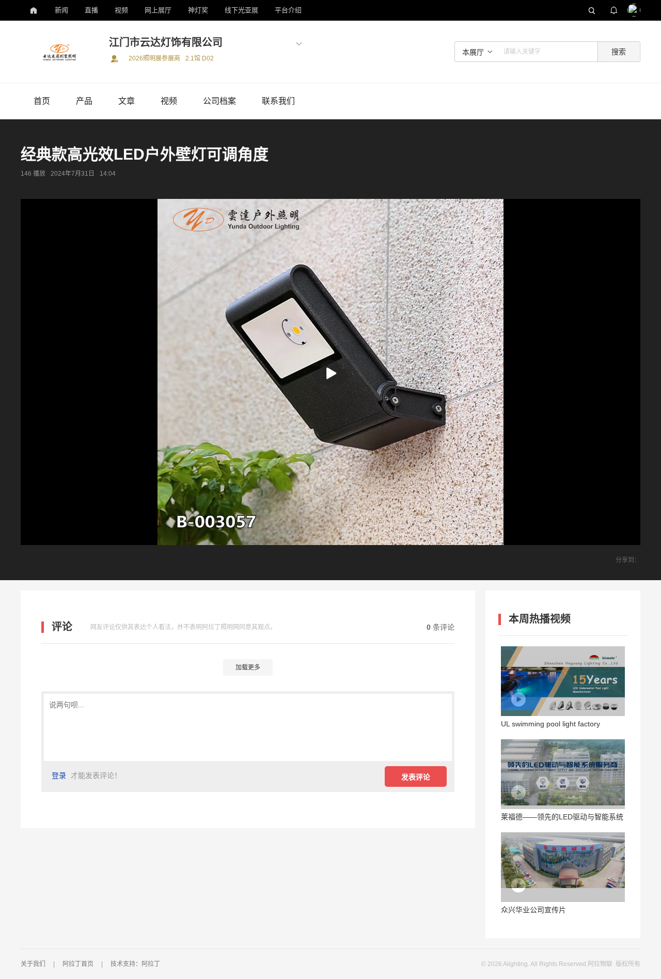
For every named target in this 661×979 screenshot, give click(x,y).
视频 (121, 10)
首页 (42, 101)
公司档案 (219, 101)
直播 (91, 10)
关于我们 (33, 964)
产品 (84, 101)
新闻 (61, 10)
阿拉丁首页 (77, 964)
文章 (126, 101)
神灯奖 (198, 10)
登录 (59, 775)
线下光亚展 (241, 10)
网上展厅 (158, 10)
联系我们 (278, 101)
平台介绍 (288, 10)
